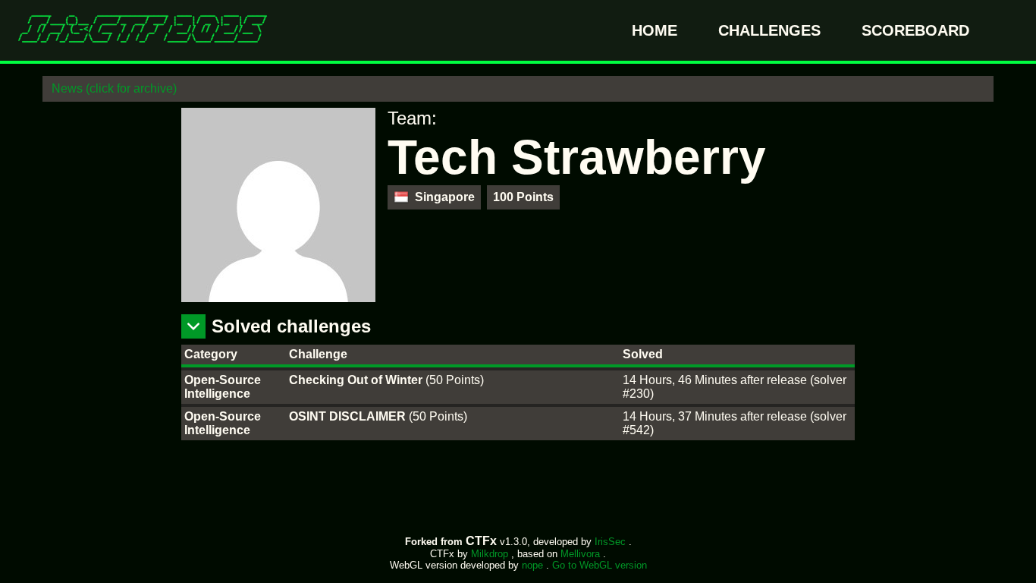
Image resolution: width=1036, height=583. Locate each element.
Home (657, 30)
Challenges (771, 30)
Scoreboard (915, 30)
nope (534, 565)
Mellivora (581, 553)
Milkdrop (491, 553)
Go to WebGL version (599, 565)
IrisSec (612, 541)
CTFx (483, 540)
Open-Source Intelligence (222, 386)
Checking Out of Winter (357, 379)
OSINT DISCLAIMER (349, 416)
